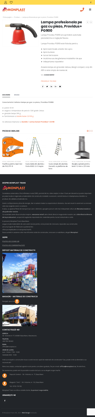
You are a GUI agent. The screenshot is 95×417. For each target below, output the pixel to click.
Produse (17, 17)
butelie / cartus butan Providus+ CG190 (38, 122)
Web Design (26, 413)
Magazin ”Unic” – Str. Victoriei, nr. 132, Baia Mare (26, 382)
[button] (88, 131)
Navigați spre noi (8, 301)
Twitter (47, 86)
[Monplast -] (13, 10)
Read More (19, 140)
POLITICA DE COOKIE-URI (10, 241)
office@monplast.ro (9, 347)
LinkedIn (51, 86)
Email (60, 86)
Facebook (43, 86)
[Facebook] (91, 2)
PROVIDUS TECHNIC (48, 81)
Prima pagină (7, 17)
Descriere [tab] (6, 95)
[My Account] (5, 2)
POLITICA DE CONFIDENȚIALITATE (13, 245)
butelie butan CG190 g (25, 116)
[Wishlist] (11, 2)
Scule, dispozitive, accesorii (11, 161)
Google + (56, 86)
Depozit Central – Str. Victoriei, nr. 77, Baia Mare (26, 374)
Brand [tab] (16, 95)
